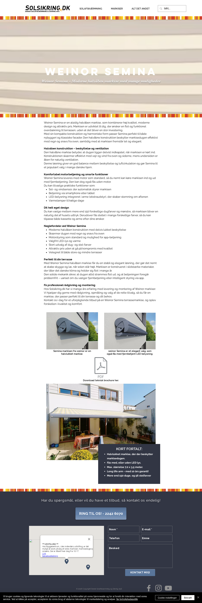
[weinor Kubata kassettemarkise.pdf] (101, 368)
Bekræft (188, 597)
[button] (91, 9)
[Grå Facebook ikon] (148, 588)
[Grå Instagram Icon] (158, 588)
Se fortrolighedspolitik (127, 599)
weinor (75, 71)
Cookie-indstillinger (167, 597)
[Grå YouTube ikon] (168, 588)
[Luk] (198, 597)
